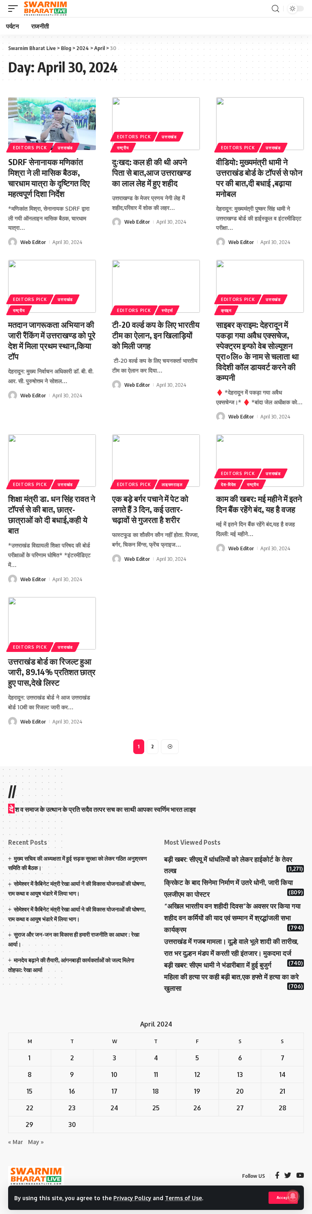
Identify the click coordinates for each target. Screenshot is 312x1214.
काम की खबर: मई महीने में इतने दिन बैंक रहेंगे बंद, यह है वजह (259, 503)
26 (197, 1108)
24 (114, 1108)
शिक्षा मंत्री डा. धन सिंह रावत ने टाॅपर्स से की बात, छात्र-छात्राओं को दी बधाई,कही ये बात (51, 514)
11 (156, 1074)
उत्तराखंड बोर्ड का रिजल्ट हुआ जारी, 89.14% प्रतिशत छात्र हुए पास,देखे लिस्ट (51, 671)
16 (72, 1091)
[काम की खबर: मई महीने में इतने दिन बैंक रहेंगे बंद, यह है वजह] (260, 460)
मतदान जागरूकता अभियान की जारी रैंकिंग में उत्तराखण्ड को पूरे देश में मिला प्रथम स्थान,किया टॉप (51, 340)
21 (282, 1091)
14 (283, 1074)
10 (114, 1074)
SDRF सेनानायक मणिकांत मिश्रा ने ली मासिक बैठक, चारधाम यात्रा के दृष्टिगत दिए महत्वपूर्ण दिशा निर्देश (49, 177)
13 (240, 1074)
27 (240, 1108)
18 (156, 1091)
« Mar (15, 1141)
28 (282, 1108)
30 (72, 1124)
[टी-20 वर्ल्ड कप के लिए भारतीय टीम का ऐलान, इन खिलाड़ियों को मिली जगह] (156, 286)
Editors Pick (30, 147)
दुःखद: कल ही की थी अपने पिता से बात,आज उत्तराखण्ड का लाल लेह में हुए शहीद (151, 172)
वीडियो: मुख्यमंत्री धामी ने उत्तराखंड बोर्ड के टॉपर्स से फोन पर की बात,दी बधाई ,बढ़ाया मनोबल (259, 177)
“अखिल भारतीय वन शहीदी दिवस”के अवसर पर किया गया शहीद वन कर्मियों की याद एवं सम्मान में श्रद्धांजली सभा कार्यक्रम (232, 918)
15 (29, 1091)
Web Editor (33, 242)
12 (197, 1074)
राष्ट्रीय (123, 147)
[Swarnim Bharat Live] (45, 8)
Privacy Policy (132, 1197)
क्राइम (226, 310)
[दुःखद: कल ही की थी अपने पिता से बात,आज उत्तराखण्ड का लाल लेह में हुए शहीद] (156, 123)
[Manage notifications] (292, 1196)
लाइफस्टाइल (172, 484)
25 (156, 1108)
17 (114, 1091)
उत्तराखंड (65, 147)
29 (29, 1124)
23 (72, 1108)
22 (29, 1108)
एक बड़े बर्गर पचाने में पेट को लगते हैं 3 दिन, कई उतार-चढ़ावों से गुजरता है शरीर (150, 509)
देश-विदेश (228, 484)
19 (197, 1091)
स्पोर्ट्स (167, 310)
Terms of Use (183, 1197)
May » (36, 1141)
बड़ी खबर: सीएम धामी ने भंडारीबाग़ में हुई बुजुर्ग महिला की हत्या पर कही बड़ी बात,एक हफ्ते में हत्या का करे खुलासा (231, 977)
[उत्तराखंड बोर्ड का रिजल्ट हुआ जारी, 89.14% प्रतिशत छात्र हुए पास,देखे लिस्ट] (52, 623)
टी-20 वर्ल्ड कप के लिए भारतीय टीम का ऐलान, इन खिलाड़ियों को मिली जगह (155, 335)
